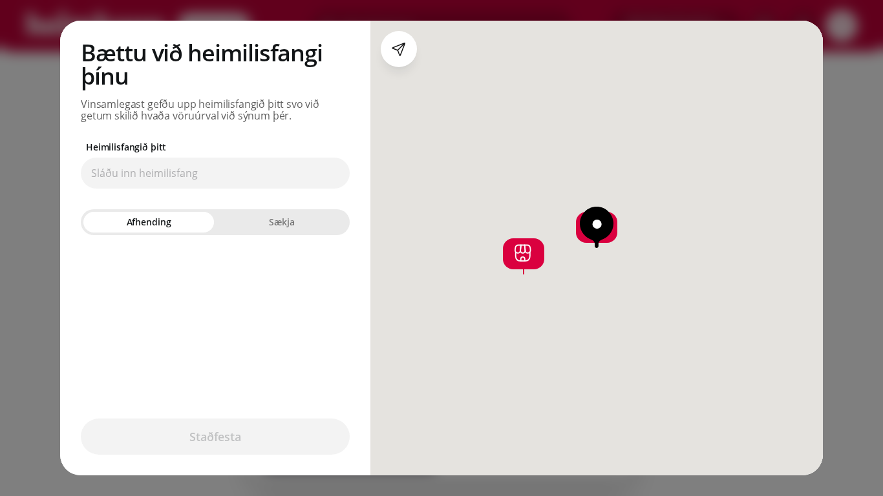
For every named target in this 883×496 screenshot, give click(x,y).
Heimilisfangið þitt (126, 147)
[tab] (148, 222)
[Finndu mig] (399, 49)
